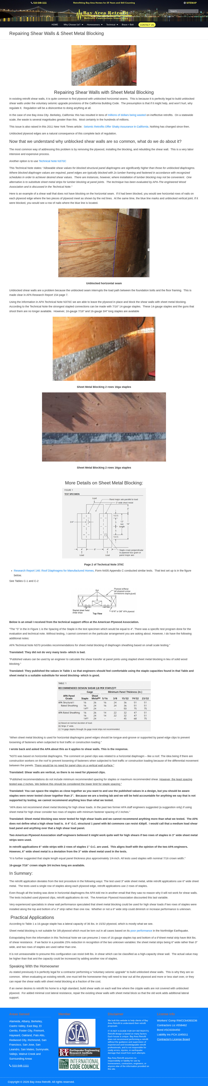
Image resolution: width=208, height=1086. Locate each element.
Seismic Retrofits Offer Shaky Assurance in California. (116, 126)
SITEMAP (191, 3)
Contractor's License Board (173, 1039)
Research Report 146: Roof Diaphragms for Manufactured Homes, (54, 570)
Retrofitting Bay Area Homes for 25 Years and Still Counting (104, 3)
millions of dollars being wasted (126, 115)
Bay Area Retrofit (104, 14)
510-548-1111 (40, 3)
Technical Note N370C (52, 161)
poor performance (141, 930)
